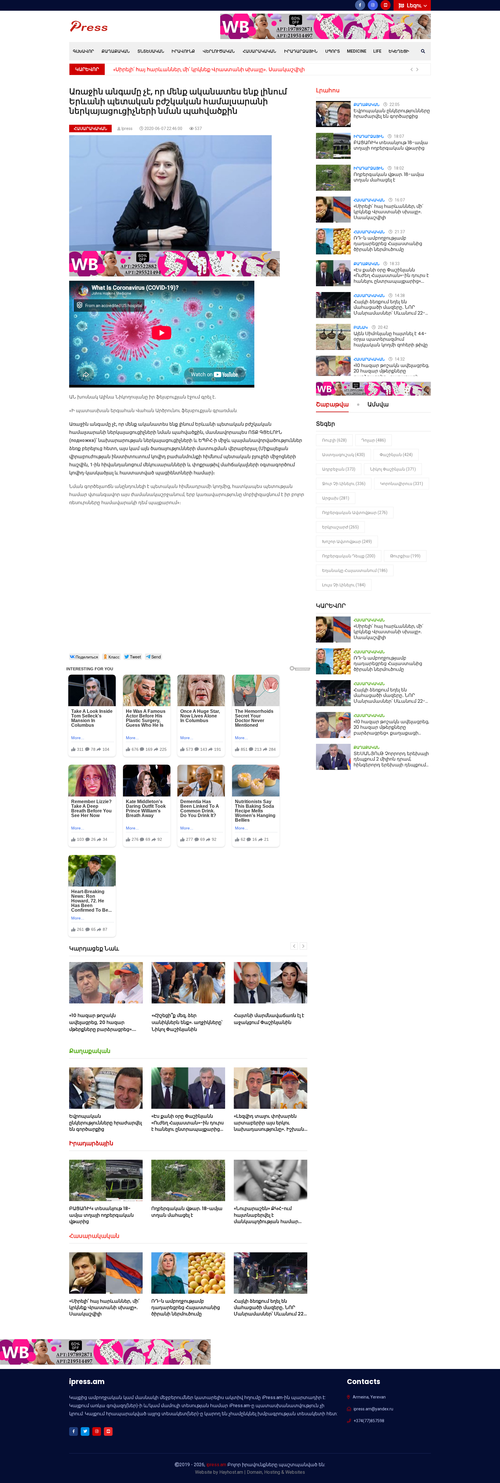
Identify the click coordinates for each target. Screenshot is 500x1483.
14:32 (399, 359)
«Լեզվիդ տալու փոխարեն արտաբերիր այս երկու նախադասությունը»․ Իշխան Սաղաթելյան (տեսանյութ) (269, 1126)
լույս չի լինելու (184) (343, 585)
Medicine (356, 51)
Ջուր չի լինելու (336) (343, 483)
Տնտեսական (150, 51)
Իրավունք (183, 51)
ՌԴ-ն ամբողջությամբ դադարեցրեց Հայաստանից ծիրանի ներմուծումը (209, 69)
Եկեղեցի (399, 51)
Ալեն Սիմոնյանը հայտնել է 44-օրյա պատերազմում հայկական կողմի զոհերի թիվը (391, 339)
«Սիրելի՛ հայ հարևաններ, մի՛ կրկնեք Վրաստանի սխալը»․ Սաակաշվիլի (104, 1307)
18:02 (398, 168)
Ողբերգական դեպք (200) (348, 556)
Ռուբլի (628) (334, 440)
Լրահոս (328, 90)
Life (377, 51)
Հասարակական (259, 51)
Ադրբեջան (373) (338, 469)
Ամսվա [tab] (378, 404)
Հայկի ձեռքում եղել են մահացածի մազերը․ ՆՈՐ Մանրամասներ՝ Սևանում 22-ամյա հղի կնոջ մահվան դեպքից (270, 1314)
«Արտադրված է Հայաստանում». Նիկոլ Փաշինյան (261, 1022)
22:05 (394, 104)
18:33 (394, 263)
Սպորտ (332, 51)
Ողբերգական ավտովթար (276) (354, 512)
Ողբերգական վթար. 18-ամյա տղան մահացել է (187, 1211)
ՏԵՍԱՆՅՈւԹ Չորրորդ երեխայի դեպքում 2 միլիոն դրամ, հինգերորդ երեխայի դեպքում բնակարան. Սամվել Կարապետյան (391, 764)
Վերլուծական (219, 51)
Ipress (127, 128)
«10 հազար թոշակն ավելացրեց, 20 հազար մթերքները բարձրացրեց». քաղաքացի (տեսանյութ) (391, 374)
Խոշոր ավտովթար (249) (347, 541)
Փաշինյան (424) (396, 454)
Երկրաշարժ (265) (340, 527)
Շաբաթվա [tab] (332, 404)
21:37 (399, 232)
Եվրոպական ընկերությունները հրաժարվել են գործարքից (105, 1123)
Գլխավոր (83, 51)
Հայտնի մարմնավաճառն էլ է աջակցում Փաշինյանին (187, 1019)
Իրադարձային (300, 51)
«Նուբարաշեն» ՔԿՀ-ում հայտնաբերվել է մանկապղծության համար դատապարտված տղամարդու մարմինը (266, 1221)
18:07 (398, 136)
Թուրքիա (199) (405, 556)
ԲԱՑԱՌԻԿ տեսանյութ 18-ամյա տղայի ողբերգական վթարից (101, 1215)
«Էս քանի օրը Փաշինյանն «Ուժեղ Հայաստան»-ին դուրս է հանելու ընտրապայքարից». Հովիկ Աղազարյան (187, 1126)
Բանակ (361, 327)
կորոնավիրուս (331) (401, 483)
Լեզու (415, 5)
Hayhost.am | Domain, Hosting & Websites (262, 1472)
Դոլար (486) (373, 440)
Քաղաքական (116, 51)
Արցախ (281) (335, 498)
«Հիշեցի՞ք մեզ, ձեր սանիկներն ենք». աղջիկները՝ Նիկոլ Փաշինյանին (104, 1022)
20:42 (382, 327)
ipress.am (216, 1464)
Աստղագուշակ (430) (343, 454)
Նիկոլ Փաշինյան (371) (393, 469)
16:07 (399, 200)
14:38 (399, 295)
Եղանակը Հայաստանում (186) (354, 570)
